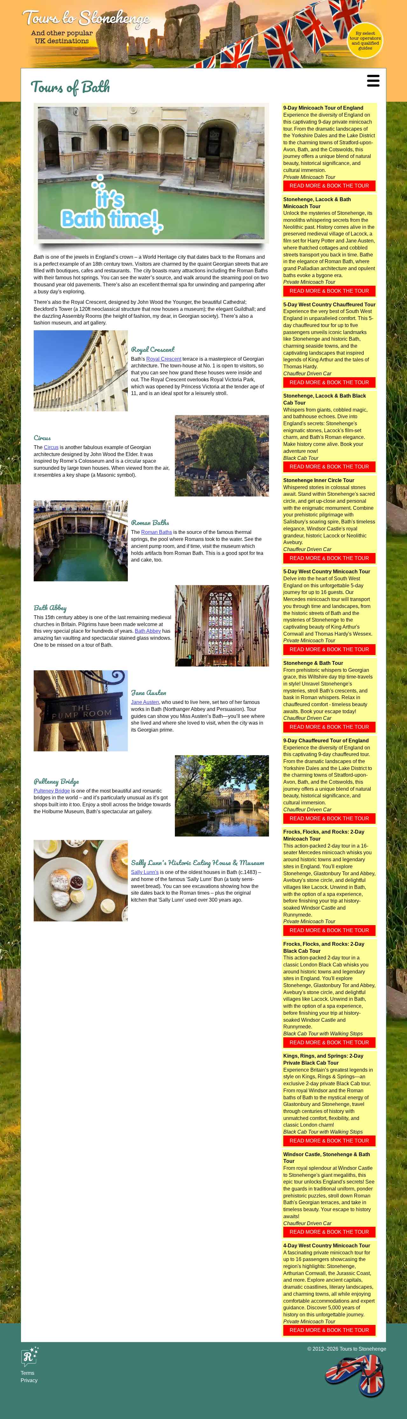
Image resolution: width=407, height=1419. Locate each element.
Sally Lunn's (145, 872)
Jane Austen (145, 702)
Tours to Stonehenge (363, 1349)
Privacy (29, 1380)
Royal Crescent (163, 359)
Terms (27, 1373)
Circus (51, 447)
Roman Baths (156, 532)
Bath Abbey (148, 631)
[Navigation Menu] (373, 81)
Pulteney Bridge (52, 791)
